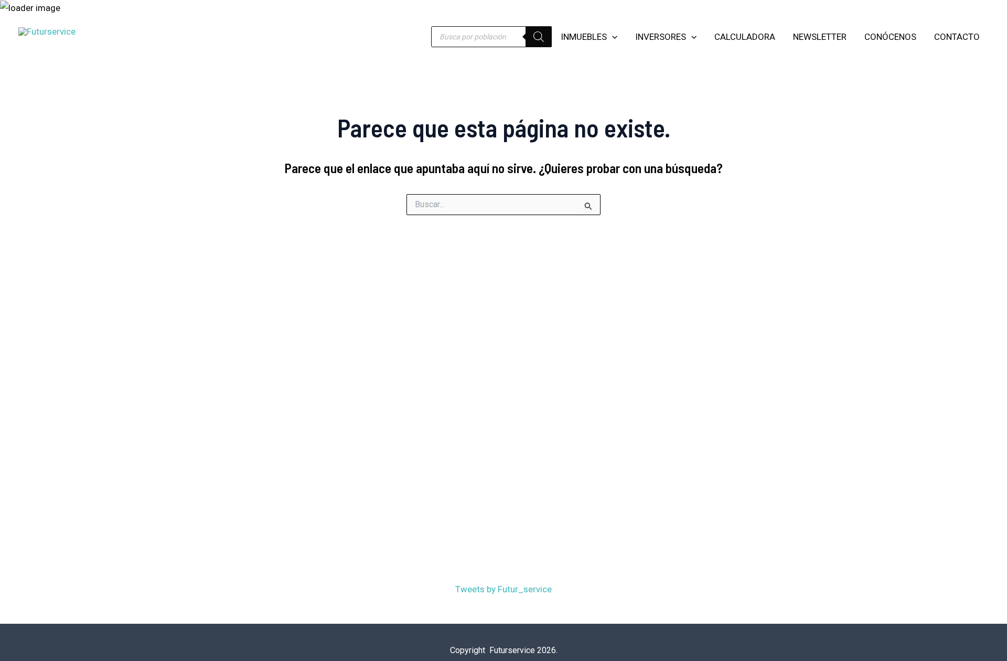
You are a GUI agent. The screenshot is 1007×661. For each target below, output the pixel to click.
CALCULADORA (744, 36)
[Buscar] (539, 36)
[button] (612, 37)
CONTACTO (957, 36)
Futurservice (113, 31)
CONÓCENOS (890, 36)
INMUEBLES (584, 36)
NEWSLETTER (820, 36)
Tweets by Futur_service (503, 589)
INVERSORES (660, 36)
